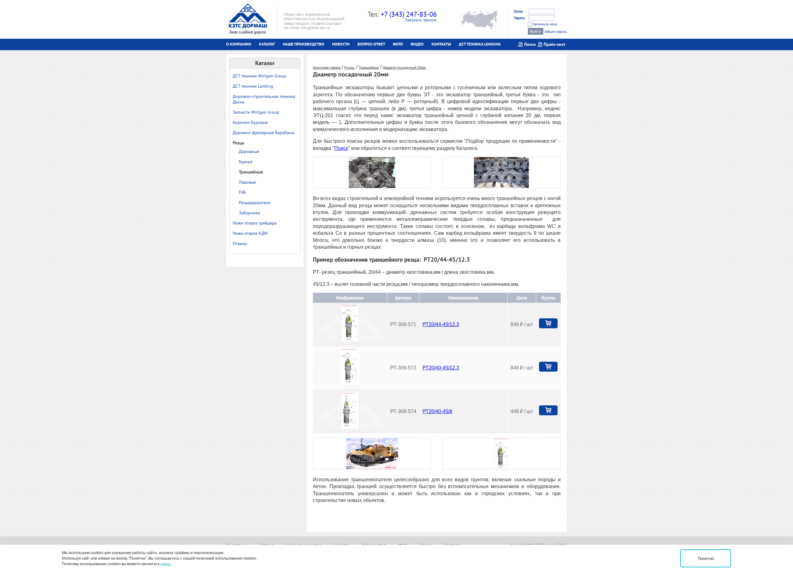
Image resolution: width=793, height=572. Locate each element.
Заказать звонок (421, 20)
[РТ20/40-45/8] (350, 427)
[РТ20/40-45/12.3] (350, 383)
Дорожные (249, 151)
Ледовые (247, 182)
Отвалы (240, 243)
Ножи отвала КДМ (250, 233)
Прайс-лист (554, 44)
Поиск (341, 148)
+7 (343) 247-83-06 (409, 14)
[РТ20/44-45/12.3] (350, 340)
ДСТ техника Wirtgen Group (259, 76)
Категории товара (326, 67)
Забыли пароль (555, 31)
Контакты (441, 44)
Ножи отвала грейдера (255, 223)
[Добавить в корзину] (548, 323)
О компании (238, 44)
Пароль (519, 18)
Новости (341, 44)
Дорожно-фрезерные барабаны (263, 132)
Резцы (238, 143)
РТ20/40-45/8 (437, 411)
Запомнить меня (545, 24)
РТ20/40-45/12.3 (441, 367)
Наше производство (303, 44)
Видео (417, 44)
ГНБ (242, 192)
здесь (165, 564)
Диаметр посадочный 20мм (404, 67)
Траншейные (251, 172)
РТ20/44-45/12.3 (441, 324)
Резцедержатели (254, 202)
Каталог (267, 44)
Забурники (249, 213)
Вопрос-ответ (371, 44)
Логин (518, 11)
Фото (398, 44)
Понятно (706, 558)
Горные (245, 161)
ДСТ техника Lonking (480, 44)
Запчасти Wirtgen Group (256, 112)
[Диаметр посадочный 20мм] (372, 186)
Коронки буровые (250, 122)
